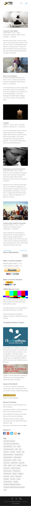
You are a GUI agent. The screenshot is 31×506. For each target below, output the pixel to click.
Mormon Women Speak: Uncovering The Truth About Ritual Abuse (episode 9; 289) (15, 421)
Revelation (6, 479)
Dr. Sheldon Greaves (9, 449)
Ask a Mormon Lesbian (9, 441)
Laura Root (21, 462)
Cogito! (5, 375)
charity (18, 446)
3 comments (12, 84)
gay (23, 452)
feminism (12, 452)
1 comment (13, 37)
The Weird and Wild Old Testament (12, 484)
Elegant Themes (16, 501)
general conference (8, 454)
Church (9, 79)
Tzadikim (6, 123)
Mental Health (18, 177)
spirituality (23, 179)
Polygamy (20, 473)
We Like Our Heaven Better (19, 425)
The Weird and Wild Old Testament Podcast (14, 487)
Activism (5, 173)
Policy (12, 179)
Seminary (13, 479)
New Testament (7, 471)
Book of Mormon (8, 446)
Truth (5, 490)
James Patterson (9, 225)
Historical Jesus (17, 457)
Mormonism (12, 127)
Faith (8, 175)
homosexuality (7, 460)
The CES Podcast (8, 481)
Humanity (6, 82)
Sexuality (5, 37)
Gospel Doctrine (19, 454)
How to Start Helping (10, 76)
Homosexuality (21, 175)
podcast (15, 473)
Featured (13, 35)
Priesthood (6, 476)
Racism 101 (18, 476)
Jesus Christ (6, 462)
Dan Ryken (8, 32)
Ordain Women (7, 473)
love (14, 465)
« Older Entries (7, 250)
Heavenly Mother (8, 457)
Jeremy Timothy (9, 170)
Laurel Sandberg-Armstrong (13, 77)
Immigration (12, 82)
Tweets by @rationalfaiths (10, 398)
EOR (16, 449)
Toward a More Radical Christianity (14, 223)
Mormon (25, 465)
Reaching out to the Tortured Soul (14, 169)
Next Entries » (24, 250)
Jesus (19, 460)
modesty (19, 465)
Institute (14, 460)
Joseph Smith (14, 462)
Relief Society (21, 82)
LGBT (9, 352)
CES (14, 446)
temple (18, 479)
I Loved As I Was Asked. (10, 31)
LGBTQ (19, 35)
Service (5, 84)
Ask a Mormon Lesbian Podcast (11, 443)
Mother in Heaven (15, 468)
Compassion (6, 35)
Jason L (7, 124)
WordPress (16, 503)
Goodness (6, 127)
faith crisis (6, 452)
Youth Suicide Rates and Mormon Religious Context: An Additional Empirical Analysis (15, 316)
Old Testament (16, 471)
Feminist (19, 452)
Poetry (23, 35)
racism (12, 476)
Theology (16, 481)
